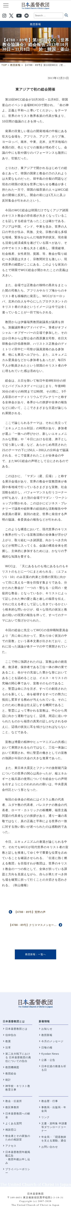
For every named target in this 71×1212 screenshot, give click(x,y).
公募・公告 (48, 1059)
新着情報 (44, 1021)
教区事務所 (12, 1107)
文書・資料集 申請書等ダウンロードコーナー (54, 1127)
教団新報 (35, 24)
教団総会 (10, 1073)
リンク (45, 1117)
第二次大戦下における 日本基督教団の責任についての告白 (18, 1057)
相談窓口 (10, 1129)
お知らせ (46, 1028)
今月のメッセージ (52, 1041)
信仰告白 (10, 1035)
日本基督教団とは (14, 1021)
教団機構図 (12, 1067)
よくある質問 (13, 1123)
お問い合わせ (49, 1146)
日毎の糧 (46, 1047)
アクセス (10, 1145)
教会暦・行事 (49, 1101)
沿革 (8, 1047)
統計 (8, 1079)
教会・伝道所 (13, 1101)
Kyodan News (50, 1053)
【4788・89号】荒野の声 (30, 911)
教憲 (8, 1041)
